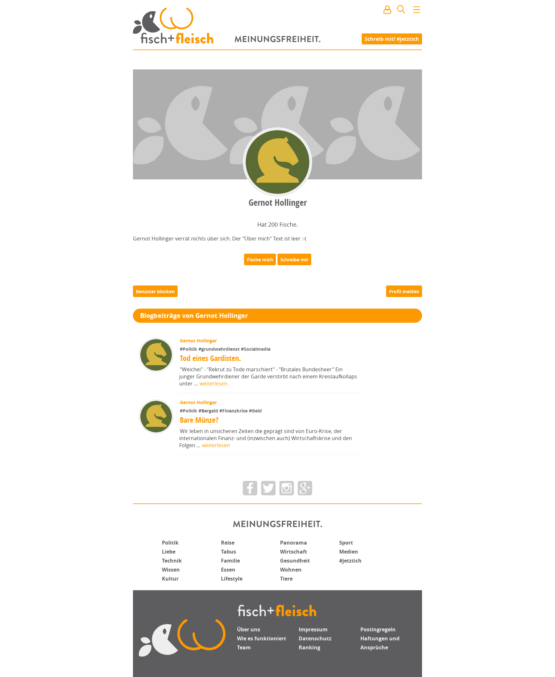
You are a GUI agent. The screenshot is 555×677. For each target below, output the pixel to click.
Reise (227, 542)
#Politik (189, 349)
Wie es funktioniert (261, 638)
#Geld (255, 411)
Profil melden (404, 291)
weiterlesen (213, 383)
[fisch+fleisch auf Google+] (305, 488)
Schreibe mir (294, 260)
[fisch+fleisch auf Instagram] (286, 488)
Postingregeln (378, 629)
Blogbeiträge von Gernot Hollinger (194, 315)
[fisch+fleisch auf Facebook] (250, 488)
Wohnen (291, 569)
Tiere (286, 578)
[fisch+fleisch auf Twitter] (268, 488)
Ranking (309, 647)
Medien (348, 551)
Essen (228, 569)
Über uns (248, 629)
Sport (346, 542)
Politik (170, 542)
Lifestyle (231, 578)
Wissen (171, 569)
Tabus (228, 551)
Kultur (170, 578)
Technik (172, 560)
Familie (230, 560)
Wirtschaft (293, 551)
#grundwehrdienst (219, 349)
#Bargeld (208, 411)
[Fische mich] (260, 259)
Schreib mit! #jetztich (392, 38)
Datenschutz (315, 638)
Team (244, 647)
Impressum (313, 629)
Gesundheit (295, 560)
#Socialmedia (255, 349)
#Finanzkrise (234, 411)
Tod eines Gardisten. (210, 358)
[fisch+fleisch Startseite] (277, 25)
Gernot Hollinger (198, 341)
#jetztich (350, 560)
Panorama (293, 542)
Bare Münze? (199, 420)
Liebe (168, 551)
